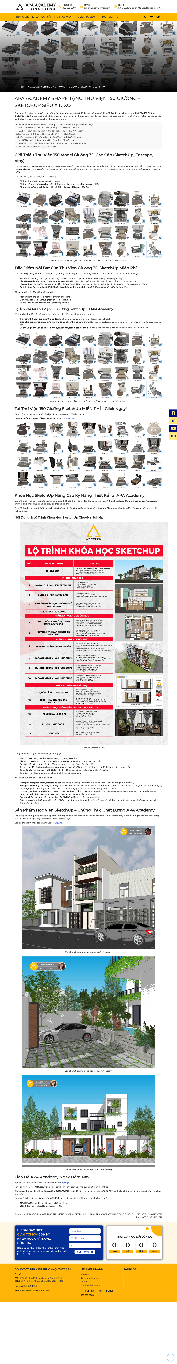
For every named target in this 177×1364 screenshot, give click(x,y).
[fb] (173, 413)
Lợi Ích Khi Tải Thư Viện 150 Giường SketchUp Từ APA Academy (53, 131)
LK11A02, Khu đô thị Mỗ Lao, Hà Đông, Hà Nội (41, 1278)
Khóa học (85, 1274)
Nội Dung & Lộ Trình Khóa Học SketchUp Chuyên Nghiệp (50, 140)
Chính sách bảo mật (90, 1285)
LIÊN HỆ (113, 17)
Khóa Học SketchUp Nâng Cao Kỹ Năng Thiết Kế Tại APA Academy (50, 137)
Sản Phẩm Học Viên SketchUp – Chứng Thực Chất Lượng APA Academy (53, 143)
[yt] (173, 428)
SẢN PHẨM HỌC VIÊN (59, 17)
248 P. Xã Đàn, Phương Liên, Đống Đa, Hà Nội (41, 1281)
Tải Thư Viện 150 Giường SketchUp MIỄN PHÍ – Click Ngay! (46, 134)
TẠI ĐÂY (72, 418)
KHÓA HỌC (38, 17)
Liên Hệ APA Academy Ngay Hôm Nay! (37, 146)
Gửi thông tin (85, 1252)
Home (22, 87)
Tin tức (84, 1281)
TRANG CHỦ (23, 17)
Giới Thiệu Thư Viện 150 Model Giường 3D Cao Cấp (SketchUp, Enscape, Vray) (55, 124)
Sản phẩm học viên (90, 1278)
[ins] (173, 436)
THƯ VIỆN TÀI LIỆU (84, 17)
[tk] (173, 421)
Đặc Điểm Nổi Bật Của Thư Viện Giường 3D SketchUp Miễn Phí (48, 127)
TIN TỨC (101, 17)
